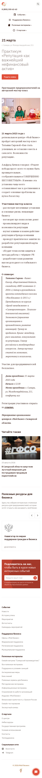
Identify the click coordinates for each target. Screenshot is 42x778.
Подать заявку (10, 77)
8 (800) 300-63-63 (9, 9)
